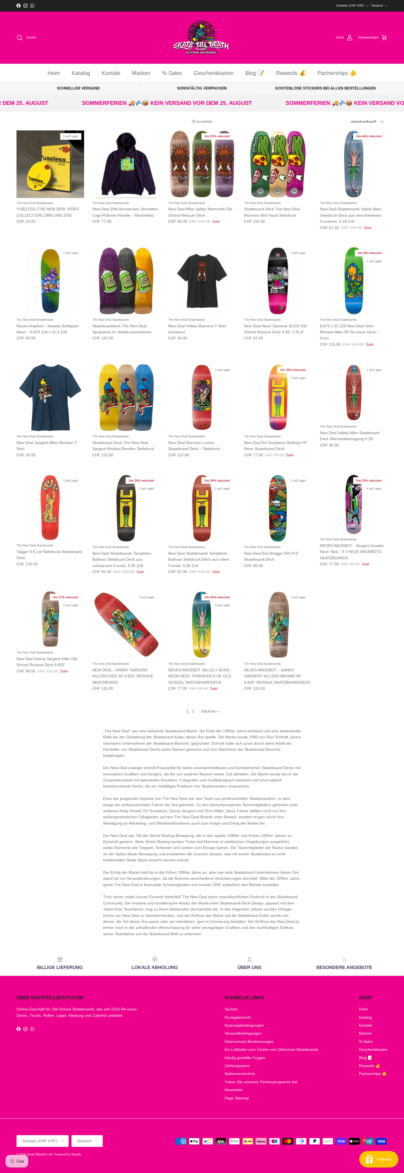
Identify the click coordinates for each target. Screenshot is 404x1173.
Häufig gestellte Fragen (245, 1057)
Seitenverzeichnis (240, 1073)
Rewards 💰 (291, 73)
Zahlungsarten (237, 1065)
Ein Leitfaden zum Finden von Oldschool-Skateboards (271, 1049)
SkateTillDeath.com (40, 1154)
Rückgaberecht (238, 1017)
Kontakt (111, 73)
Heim (54, 73)
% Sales (172, 73)
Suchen (231, 1009)
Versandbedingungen (243, 1033)
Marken (141, 73)
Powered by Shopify (67, 1154)
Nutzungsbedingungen (244, 1025)
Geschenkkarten (213, 73)
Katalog (81, 73)
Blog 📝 (254, 73)
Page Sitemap (237, 1098)
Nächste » (210, 711)
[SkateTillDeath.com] (202, 37)
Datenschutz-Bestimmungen (249, 1041)
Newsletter (234, 1090)
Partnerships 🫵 (337, 73)
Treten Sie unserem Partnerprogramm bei (261, 1082)
